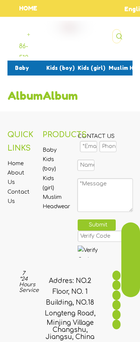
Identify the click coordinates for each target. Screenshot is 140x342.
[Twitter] (116, 295)
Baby (50, 150)
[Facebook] (116, 275)
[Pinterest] (116, 324)
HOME (28, 8)
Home (15, 163)
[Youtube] (116, 305)
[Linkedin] (116, 285)
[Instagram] (116, 315)
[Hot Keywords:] (119, 36)
